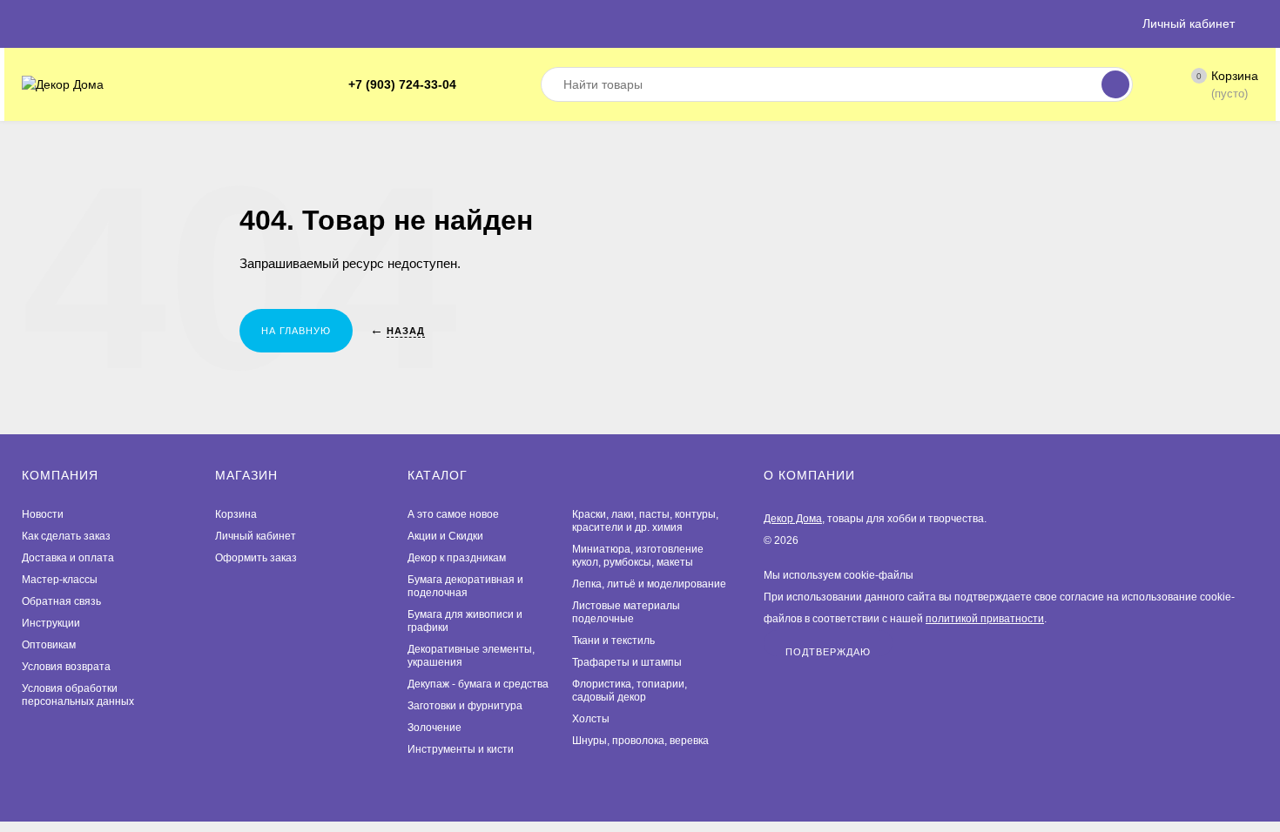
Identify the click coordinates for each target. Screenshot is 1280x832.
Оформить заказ (256, 558)
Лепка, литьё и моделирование (649, 584)
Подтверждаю (828, 651)
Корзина (236, 514)
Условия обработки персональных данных (78, 695)
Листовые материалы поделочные (626, 612)
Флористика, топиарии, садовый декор (629, 690)
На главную (296, 330)
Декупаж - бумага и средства (478, 684)
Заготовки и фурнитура (465, 706)
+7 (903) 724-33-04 (402, 84)
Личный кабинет (255, 536)
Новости (43, 514)
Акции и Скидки (445, 536)
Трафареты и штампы (627, 662)
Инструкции (51, 623)
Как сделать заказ (66, 536)
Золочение (434, 727)
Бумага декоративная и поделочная (465, 586)
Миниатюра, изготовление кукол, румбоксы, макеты (638, 555)
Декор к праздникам (457, 558)
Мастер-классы (60, 580)
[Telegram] (475, 85)
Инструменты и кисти (461, 749)
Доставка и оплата (68, 558)
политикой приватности (985, 619)
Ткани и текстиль (613, 640)
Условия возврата (66, 667)
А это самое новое (453, 514)
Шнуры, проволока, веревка (640, 741)
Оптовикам (49, 645)
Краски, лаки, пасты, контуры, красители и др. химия (645, 520)
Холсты (591, 719)
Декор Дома (793, 519)
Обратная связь (61, 601)
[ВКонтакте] (496, 85)
